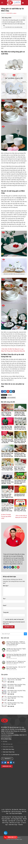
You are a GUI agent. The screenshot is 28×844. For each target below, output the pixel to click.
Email (5, 605)
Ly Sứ (2, 809)
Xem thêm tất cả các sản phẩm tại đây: (13, 27)
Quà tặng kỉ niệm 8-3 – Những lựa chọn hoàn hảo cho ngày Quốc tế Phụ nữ (16, 662)
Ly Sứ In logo (19, 820)
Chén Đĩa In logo (13, 824)
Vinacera (20, 824)
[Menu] (2, 3)
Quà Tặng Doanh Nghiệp (15, 813)
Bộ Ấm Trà (8, 809)
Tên (4, 598)
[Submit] (25, 633)
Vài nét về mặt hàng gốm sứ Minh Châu (13, 22)
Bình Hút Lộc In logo (14, 822)
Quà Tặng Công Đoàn (17, 817)
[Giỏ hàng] (23, 2)
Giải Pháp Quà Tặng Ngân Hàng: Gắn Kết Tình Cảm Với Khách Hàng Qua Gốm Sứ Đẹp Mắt (16, 656)
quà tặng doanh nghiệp (7, 830)
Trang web (6, 612)
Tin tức (9, 395)
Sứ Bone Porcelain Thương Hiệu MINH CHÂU (6, 516)
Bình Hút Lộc (22, 809)
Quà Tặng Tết (11, 820)
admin (14, 13)
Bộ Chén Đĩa (15, 809)
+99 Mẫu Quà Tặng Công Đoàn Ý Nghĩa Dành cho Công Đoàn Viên (16, 649)
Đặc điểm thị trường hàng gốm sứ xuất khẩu (14, 20)
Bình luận (6, 585)
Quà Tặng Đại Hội (6, 817)
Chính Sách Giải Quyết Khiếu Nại (11, 754)
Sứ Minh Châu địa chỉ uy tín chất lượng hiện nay (14, 24)
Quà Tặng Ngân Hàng (16, 819)
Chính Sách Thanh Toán (8, 752)
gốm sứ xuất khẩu (11, 397)
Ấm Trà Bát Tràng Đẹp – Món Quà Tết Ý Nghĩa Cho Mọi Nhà (16, 667)
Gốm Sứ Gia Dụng (16, 811)
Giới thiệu (5, 741)
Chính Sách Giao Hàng (8, 749)
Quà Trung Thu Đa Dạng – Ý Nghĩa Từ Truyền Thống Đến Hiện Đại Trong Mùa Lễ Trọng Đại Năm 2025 (15, 643)
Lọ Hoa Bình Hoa (6, 811)
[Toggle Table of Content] (23, 18)
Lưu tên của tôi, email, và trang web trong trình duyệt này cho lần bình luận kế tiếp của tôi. (14, 622)
